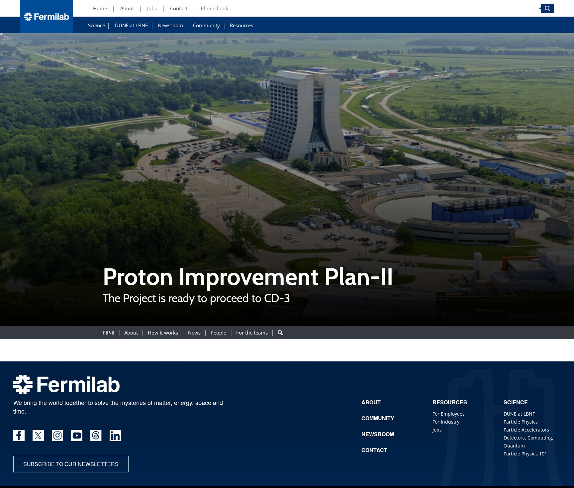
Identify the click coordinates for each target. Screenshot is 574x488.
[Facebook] (19, 435)
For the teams (252, 332)
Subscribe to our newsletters (71, 464)
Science (96, 25)
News (194, 332)
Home (100, 8)
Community (206, 25)
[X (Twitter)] (38, 435)
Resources (241, 25)
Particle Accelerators (526, 430)
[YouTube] (76, 435)
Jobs (152, 8)
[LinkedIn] (115, 435)
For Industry (445, 422)
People (218, 332)
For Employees (448, 414)
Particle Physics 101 (525, 453)
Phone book (214, 8)
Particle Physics (521, 422)
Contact (178, 8)
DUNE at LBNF (131, 25)
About (127, 8)
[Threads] (96, 435)
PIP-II (108, 332)
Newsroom (170, 25)
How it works (163, 332)
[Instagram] (57, 435)
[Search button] (280, 332)
